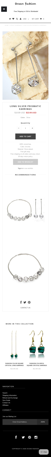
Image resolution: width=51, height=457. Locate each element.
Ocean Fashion (33, 448)
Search (4, 393)
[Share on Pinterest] (29, 303)
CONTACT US (25, 308)
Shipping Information (9, 395)
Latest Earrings (16, 25)
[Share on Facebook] (21, 303)
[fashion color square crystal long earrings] (14, 360)
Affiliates (5, 405)
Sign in (20, 168)
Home (7, 25)
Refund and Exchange (10, 398)
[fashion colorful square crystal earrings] (36, 360)
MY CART (38, 19)
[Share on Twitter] (24, 303)
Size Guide (6, 400)
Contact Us (6, 403)
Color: (23, 117)
